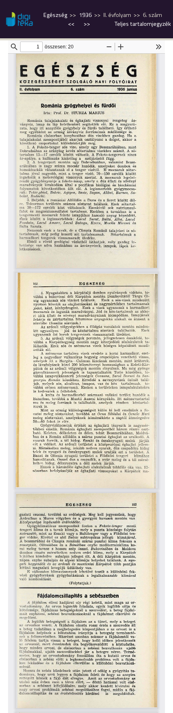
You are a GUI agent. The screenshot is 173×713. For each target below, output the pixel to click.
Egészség (55, 14)
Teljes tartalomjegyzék (143, 23)
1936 (85, 14)
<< (72, 23)
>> (87, 23)
